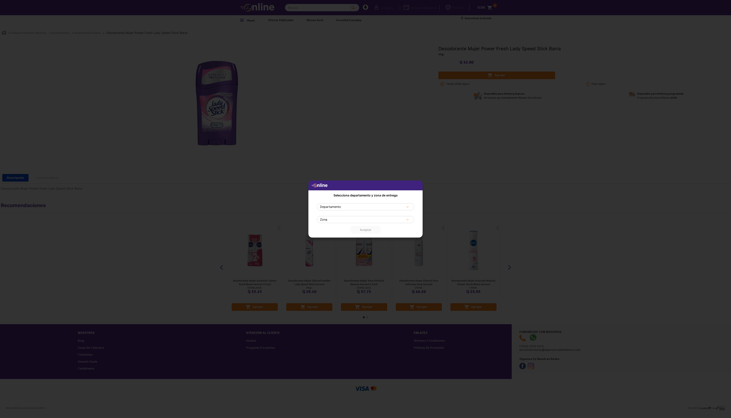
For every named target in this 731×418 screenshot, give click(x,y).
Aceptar (365, 230)
